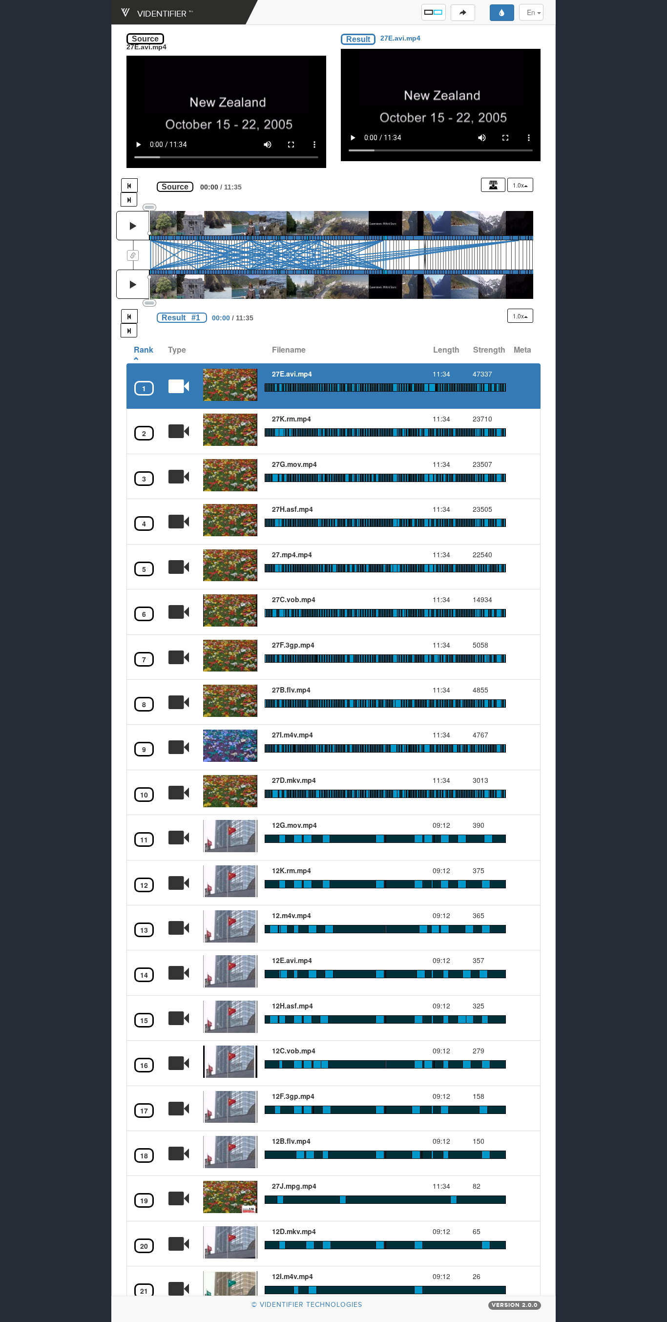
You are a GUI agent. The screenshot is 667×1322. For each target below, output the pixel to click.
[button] (433, 12)
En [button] (532, 12)
